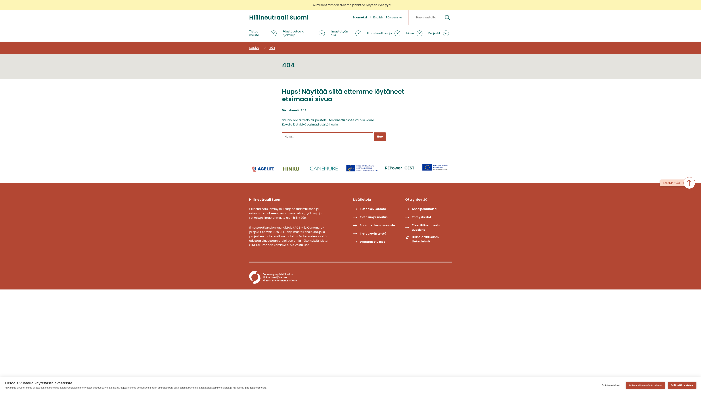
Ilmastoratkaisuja (379, 33)
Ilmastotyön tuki (339, 33)
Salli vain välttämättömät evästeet (645, 385)
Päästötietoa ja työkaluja (293, 33)
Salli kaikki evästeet (682, 385)
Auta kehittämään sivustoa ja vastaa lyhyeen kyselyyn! (352, 5)
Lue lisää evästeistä (255, 387)
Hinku (410, 33)
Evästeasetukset (611, 385)
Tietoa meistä (254, 33)
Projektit (434, 33)
